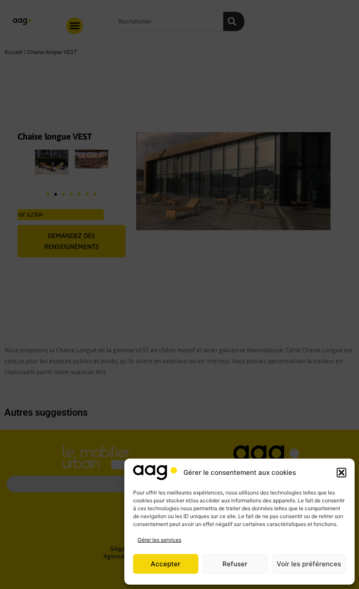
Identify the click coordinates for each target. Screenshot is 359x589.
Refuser (234, 564)
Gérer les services (159, 539)
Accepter (165, 564)
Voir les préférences (309, 564)
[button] (341, 472)
